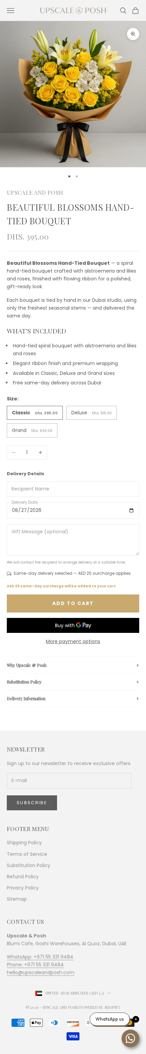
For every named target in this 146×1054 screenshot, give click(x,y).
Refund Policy (23, 876)
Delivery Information (26, 698)
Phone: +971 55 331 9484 (35, 964)
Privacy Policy (23, 887)
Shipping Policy (24, 842)
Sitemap (17, 899)
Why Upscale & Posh (27, 665)
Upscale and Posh (35, 192)
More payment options (73, 641)
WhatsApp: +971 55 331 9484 (40, 956)
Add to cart (73, 603)
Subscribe (32, 802)
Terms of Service (27, 854)
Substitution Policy (24, 682)
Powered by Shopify (99, 1007)
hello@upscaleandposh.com (40, 972)
